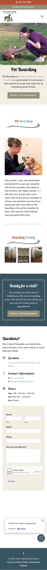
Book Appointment (23, 7)
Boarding (26, 121)
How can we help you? (16, 447)
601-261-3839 (17, 378)
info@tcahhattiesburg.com (21, 381)
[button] (41, 538)
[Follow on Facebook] (23, 553)
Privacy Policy (22, 562)
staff (39, 190)
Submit (11, 481)
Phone (9, 437)
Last (26, 422)
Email (9, 427)
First (7, 422)
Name (9, 414)
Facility (30, 237)
